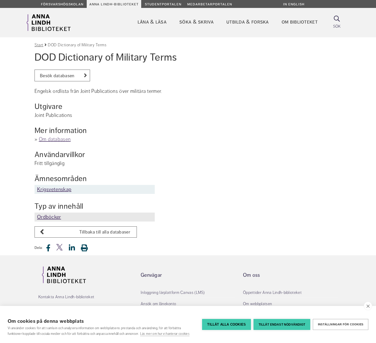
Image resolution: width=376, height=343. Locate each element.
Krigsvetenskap (54, 189)
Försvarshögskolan (62, 4)
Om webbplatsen (257, 303)
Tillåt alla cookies (226, 324)
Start (39, 45)
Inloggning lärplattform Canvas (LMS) (173, 292)
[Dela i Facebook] (51, 249)
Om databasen (55, 139)
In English (293, 4)
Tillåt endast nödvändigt (282, 324)
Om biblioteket (300, 22)
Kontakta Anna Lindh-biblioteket (66, 297)
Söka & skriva (196, 22)
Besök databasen (57, 76)
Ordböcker (49, 217)
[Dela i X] (59, 249)
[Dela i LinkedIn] (75, 249)
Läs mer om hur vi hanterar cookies (165, 334)
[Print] (87, 247)
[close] (368, 306)
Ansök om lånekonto (158, 303)
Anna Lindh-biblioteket (114, 4)
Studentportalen (163, 4)
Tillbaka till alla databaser (104, 232)
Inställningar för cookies (340, 324)
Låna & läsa (152, 22)
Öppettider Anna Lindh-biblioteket (272, 292)
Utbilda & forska (247, 22)
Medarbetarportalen (209, 4)
